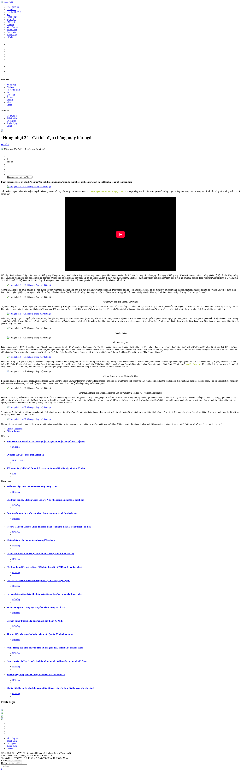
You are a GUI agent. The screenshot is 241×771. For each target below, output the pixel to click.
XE (8, 14)
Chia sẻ (14, 429)
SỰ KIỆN (11, 19)
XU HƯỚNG (13, 7)
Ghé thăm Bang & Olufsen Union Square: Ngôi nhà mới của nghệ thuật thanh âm (45, 500)
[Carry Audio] (2, 713)
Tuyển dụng (12, 34)
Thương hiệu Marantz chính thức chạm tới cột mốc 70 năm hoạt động (40, 634)
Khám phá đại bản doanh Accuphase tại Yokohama (31, 540)
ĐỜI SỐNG (12, 17)
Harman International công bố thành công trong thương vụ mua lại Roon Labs (44, 594)
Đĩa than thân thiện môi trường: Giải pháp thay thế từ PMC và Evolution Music (44, 567)
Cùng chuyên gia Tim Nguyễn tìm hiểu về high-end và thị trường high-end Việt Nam (46, 661)
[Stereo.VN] (7, 2)
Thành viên (12, 29)
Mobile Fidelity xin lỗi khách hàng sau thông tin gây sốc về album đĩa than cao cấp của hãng (50, 688)
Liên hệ (10, 37)
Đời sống (11, 95)
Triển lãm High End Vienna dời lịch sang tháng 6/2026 (32, 486)
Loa (14, 474)
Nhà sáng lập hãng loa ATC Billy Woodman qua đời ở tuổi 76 (36, 674)
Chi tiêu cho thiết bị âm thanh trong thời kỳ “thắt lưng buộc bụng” (38, 580)
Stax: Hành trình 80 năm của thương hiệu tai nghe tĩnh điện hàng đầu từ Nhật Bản (46, 441)
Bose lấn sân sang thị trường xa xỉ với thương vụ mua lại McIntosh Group (42, 513)
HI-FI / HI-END (14, 12)
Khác (9, 102)
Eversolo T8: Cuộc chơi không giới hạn (25, 455)
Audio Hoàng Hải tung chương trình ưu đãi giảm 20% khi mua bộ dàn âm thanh (45, 648)
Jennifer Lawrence (193, 364)
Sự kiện (10, 97)
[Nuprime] (2, 716)
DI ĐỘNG (11, 9)
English (10, 100)
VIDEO (10, 24)
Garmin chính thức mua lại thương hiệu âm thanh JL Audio (35, 621)
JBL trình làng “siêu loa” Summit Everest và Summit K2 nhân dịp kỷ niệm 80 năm (46, 468)
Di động (10, 87)
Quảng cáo (11, 32)
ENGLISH (11, 22)
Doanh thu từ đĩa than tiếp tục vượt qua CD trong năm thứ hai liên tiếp (40, 553)
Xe (8, 92)
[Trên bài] (2, 131)
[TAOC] (2, 719)
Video (9, 105)
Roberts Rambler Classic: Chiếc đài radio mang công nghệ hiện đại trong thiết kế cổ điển (49, 527)
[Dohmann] (2, 710)
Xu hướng (11, 85)
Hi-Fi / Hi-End (13, 90)
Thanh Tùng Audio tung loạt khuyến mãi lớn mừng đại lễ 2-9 (36, 607)
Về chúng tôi (12, 27)
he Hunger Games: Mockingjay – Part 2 (108, 191)
